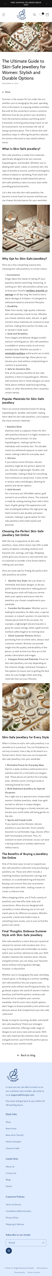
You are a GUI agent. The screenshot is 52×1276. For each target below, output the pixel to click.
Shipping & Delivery (15, 1224)
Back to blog (28, 1055)
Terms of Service (13, 1204)
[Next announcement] (46, 4)
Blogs (8, 1179)
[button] (3, 14)
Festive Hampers (13, 1141)
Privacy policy (20, 1272)
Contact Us (11, 1173)
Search (9, 1186)
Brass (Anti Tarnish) (15, 1135)
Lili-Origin (14, 1268)
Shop (8, 1122)
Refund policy (42, 1268)
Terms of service (34, 1272)
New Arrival (11, 1128)
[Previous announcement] (5, 4)
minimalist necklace (15, 353)
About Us (10, 1166)
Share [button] (7, 92)
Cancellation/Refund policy (18, 1211)
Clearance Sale (12, 1148)
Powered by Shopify (26, 1268)
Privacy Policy (12, 1217)
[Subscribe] (43, 1242)
